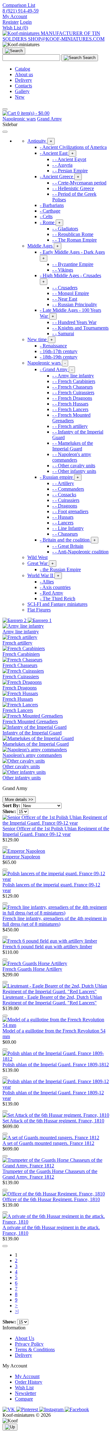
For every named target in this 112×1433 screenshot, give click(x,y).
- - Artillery (63, 483)
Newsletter (25, 1393)
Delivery (23, 80)
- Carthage (50, 210)
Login (26, 22)
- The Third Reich (57, 598)
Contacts (23, 85)
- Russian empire (59, 477)
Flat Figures (39, 609)
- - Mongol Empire (70, 293)
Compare (24, 1398)
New (20, 97)
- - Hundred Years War (74, 322)
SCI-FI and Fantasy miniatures (57, 604)
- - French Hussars (70, 403)
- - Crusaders (64, 287)
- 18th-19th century (58, 357)
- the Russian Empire (60, 569)
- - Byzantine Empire (72, 264)
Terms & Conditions (35, 1349)
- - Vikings (62, 269)
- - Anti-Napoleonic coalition (80, 551)
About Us (24, 1338)
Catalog (22, 68)
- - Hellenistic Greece (73, 188)
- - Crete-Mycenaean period (79, 182)
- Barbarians (52, 205)
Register (10, 22)
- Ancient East (57, 153)
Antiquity (39, 141)
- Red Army (51, 593)
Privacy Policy (29, 1344)
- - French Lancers (70, 409)
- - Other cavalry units (73, 465)
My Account (27, 1376)
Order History (28, 1382)
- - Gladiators (65, 228)
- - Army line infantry (73, 375)
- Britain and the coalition (68, 539)
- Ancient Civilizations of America (73, 147)
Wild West (37, 557)
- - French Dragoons (72, 398)
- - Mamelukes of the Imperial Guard (72, 445)
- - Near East (64, 299)
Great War (40, 563)
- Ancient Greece (59, 176)
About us (24, 74)
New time (40, 339)
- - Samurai (63, 333)
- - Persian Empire (70, 170)
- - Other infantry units (74, 471)
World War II (43, 575)
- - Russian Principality (74, 304)
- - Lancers (62, 522)
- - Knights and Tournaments (80, 328)
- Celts (46, 216)
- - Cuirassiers (65, 500)
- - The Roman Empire (74, 240)
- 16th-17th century (58, 351)
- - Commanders (68, 489)
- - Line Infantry (68, 528)
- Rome (50, 222)
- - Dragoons (64, 505)
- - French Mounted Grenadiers (71, 417)
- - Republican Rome (72, 234)
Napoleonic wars (19, 118)
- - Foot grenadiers (70, 511)
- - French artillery (70, 426)
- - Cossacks (64, 494)
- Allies (47, 581)
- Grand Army (56, 369)
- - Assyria (62, 165)
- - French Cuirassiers (73, 392)
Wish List (24, 1387)
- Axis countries (55, 587)
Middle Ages (43, 245)
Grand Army (49, 118)
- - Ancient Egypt (69, 159)
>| (17, 1311)
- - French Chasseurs (72, 387)
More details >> (19, 799)
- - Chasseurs (65, 534)
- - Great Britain (67, 546)
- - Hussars (62, 517)
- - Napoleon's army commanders (71, 457)
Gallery (22, 91)
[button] (14, 16)
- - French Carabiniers (73, 381)
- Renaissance (53, 345)
